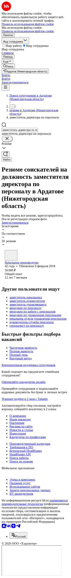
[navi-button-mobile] (5, 87)
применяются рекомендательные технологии (35, 502)
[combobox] (20, 130)
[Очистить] (7, 139)
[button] (6, 75)
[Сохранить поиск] (5, 154)
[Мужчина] (11, 255)
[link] (8, 66)
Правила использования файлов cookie (28, 31)
